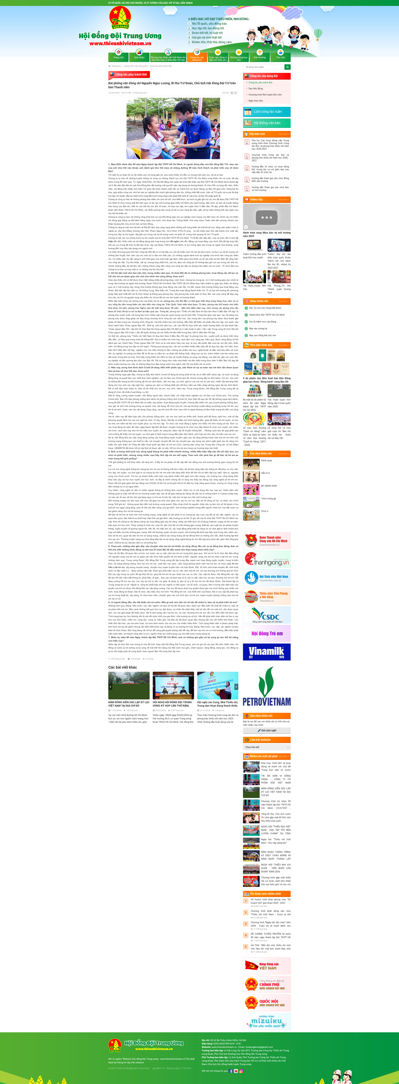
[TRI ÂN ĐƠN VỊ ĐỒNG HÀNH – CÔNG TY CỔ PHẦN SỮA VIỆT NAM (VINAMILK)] (251, 779)
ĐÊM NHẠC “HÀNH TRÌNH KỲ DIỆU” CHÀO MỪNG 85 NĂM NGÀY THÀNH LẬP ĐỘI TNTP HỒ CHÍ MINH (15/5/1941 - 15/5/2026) (276, 856)
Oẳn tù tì (265, 473)
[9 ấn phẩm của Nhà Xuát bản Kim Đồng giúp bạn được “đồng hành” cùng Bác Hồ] (267, 362)
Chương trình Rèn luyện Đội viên (265, 94)
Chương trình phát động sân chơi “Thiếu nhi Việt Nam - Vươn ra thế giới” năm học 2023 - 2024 (271, 913)
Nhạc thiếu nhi (259, 301)
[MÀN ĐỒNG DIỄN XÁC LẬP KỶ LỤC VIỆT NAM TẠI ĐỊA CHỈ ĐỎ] (251, 792)
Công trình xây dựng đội (135, 66)
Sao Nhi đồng (256, 88)
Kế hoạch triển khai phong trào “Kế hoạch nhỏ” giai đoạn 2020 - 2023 (271, 901)
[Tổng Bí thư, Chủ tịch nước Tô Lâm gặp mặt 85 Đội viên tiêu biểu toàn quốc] (251, 818)
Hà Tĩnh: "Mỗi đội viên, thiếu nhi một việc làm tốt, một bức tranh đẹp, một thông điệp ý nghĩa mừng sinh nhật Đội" (271, 947)
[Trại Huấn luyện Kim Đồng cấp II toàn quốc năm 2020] (279, 390)
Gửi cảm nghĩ (268, 730)
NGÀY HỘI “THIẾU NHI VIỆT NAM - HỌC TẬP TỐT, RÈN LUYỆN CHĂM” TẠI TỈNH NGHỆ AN (276, 830)
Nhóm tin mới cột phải (264, 756)
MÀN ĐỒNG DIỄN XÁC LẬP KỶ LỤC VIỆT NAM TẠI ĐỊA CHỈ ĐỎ (276, 792)
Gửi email (135, 659)
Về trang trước (118, 659)
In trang (149, 659)
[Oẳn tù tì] (251, 477)
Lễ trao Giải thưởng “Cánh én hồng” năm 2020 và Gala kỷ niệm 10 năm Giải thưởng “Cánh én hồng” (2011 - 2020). (254, 436)
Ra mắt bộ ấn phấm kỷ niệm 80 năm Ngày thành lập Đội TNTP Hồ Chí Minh (254, 404)
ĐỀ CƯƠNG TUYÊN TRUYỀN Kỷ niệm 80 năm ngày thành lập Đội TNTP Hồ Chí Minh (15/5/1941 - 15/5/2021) (271, 936)
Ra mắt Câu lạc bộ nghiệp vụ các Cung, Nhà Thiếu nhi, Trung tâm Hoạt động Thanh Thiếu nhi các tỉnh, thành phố (216, 704)
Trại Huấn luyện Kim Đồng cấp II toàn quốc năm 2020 (279, 403)
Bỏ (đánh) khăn (269, 485)
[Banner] (199, 31)
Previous (110, 687)
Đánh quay (266, 460)
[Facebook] (231, 1071)
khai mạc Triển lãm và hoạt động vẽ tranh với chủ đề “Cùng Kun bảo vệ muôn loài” (276, 767)
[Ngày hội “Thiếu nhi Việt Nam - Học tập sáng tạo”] (251, 843)
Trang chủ (116, 66)
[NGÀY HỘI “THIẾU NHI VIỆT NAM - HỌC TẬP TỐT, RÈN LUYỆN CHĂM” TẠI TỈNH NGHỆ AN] (251, 830)
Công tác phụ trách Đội (160, 66)
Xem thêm (283, 134)
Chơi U (264, 511)
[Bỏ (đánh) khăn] (251, 489)
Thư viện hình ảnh (261, 345)
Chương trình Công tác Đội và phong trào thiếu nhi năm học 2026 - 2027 (270, 158)
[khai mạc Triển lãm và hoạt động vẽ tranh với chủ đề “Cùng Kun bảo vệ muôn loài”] (251, 767)
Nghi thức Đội (256, 100)
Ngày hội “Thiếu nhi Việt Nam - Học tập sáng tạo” (276, 841)
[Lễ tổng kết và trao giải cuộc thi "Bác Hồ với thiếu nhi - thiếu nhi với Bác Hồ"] (279, 418)
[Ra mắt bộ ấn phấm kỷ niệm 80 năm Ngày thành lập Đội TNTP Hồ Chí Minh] (254, 390)
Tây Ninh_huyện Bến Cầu (254, 287)
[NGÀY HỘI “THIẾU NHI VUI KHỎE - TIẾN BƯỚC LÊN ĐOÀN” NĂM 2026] (251, 868)
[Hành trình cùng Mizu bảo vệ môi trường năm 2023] (267, 217)
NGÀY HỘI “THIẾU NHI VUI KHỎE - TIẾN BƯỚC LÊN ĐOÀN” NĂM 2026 (276, 868)
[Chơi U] (251, 515)
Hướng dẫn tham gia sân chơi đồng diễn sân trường (270, 179)
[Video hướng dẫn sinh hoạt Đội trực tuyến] (254, 245)
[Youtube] (236, 1071)
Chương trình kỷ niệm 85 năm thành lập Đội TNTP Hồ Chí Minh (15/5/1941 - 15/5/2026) (276, 805)
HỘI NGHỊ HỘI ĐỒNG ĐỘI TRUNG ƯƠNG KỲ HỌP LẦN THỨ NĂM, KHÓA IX (127, 704)
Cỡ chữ (225, 93)
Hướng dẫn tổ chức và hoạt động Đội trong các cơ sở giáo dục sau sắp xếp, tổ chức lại (270, 169)
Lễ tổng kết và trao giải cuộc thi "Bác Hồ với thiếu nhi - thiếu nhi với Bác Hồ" (279, 433)
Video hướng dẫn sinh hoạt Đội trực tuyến (254, 256)
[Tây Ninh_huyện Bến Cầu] (254, 276)
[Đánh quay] (251, 464)
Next (236, 687)
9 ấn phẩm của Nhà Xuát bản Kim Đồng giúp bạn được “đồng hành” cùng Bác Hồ (267, 380)
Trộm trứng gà (268, 498)
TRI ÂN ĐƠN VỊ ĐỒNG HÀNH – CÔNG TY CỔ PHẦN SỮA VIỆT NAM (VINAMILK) (276, 779)
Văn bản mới (257, 133)
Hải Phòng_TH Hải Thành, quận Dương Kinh (279, 289)
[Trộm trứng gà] (251, 502)
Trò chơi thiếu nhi (261, 453)
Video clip (256, 199)
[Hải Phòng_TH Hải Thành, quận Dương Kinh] (279, 276)
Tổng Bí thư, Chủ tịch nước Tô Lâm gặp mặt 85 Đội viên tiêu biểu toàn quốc (276, 817)
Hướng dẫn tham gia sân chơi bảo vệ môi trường (270, 189)
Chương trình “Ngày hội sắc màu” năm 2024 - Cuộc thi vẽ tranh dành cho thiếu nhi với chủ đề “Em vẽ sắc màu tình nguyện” (271, 924)
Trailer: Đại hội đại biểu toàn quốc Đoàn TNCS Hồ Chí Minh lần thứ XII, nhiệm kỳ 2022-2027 (279, 261)
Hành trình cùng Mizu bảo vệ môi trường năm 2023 (267, 234)
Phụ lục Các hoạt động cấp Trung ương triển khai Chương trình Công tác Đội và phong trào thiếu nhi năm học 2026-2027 (270, 144)
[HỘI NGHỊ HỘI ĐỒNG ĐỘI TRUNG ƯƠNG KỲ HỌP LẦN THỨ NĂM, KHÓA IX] (129, 685)
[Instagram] (241, 1071)
